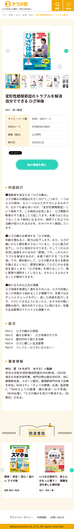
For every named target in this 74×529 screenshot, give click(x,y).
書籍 (11, 14)
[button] (37, 51)
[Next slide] (66, 51)
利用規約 (42, 517)
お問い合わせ (57, 517)
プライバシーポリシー (21, 517)
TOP (4, 14)
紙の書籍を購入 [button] (37, 165)
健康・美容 (27, 14)
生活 (18, 14)
